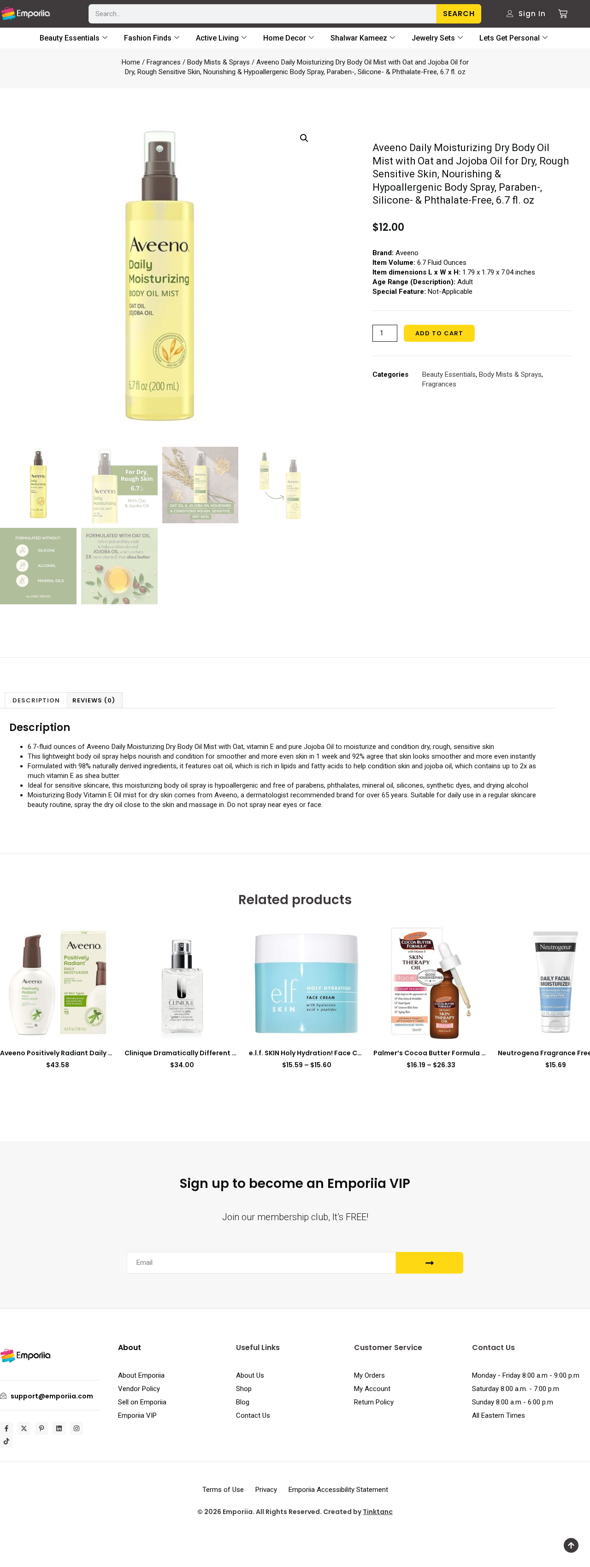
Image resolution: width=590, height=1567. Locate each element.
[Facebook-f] (6, 1428)
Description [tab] (36, 700)
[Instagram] (76, 1428)
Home (131, 62)
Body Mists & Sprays (218, 62)
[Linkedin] (59, 1428)
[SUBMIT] (429, 1263)
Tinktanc (378, 1511)
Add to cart (439, 333)
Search (459, 13)
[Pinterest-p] (41, 1428)
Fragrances (164, 62)
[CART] (559, 14)
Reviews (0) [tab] (93, 700)
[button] (304, 138)
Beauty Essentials (449, 374)
